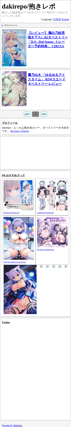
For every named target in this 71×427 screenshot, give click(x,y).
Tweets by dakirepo (12, 425)
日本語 (57, 19)
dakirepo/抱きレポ (29, 6)
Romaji (65, 19)
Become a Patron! (19, 131)
